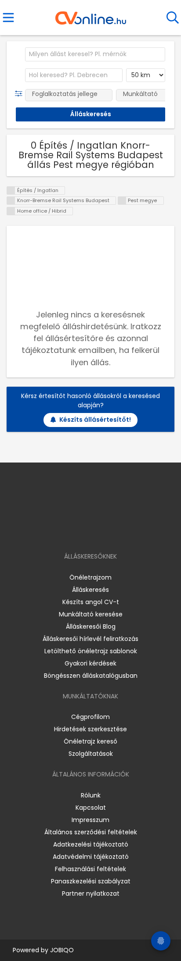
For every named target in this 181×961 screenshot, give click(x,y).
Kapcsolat (91, 807)
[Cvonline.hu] (90, 15)
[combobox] (95, 54)
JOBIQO (62, 950)
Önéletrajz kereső (90, 741)
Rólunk (91, 795)
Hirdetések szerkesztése (90, 729)
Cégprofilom (90, 716)
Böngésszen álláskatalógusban (91, 675)
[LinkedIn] (99, 531)
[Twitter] (112, 531)
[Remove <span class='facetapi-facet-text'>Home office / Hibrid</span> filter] (11, 211)
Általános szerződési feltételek (90, 832)
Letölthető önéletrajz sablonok (90, 651)
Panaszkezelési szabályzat (90, 881)
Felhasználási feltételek (90, 869)
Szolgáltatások (91, 753)
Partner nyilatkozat (90, 893)
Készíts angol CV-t (90, 602)
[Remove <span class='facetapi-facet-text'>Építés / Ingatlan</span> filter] (11, 190)
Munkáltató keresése (91, 614)
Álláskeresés (90, 589)
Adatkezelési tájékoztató (90, 844)
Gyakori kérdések (90, 663)
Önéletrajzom (90, 577)
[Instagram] (85, 531)
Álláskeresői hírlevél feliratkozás (90, 638)
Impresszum (90, 819)
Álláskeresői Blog (91, 626)
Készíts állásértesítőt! (95, 419)
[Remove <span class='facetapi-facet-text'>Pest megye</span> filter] (122, 200)
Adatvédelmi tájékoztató (91, 856)
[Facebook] (70, 531)
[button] (20, 94)
